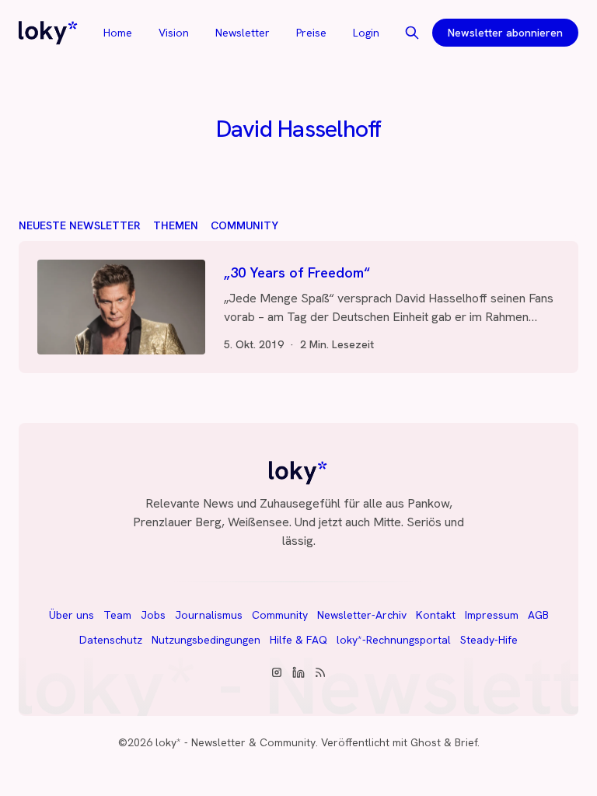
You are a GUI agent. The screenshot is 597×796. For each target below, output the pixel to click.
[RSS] (320, 672)
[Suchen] (412, 33)
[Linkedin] (298, 672)
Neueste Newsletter (80, 225)
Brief (466, 742)
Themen (175, 225)
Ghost (425, 742)
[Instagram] (277, 672)
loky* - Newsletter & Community (235, 742)
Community (244, 225)
